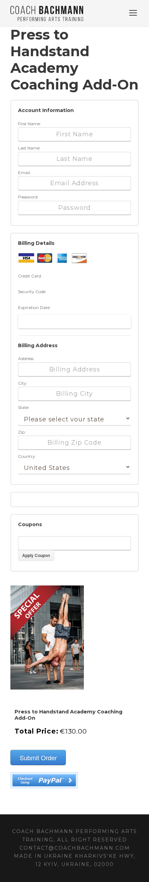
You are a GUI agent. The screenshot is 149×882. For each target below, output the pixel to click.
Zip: (22, 432)
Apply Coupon (36, 555)
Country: (27, 456)
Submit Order (38, 757)
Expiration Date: (34, 307)
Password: (28, 196)
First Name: (29, 123)
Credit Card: (30, 276)
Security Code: (32, 291)
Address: (26, 358)
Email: (24, 172)
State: (23, 407)
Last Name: (29, 148)
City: (22, 383)
